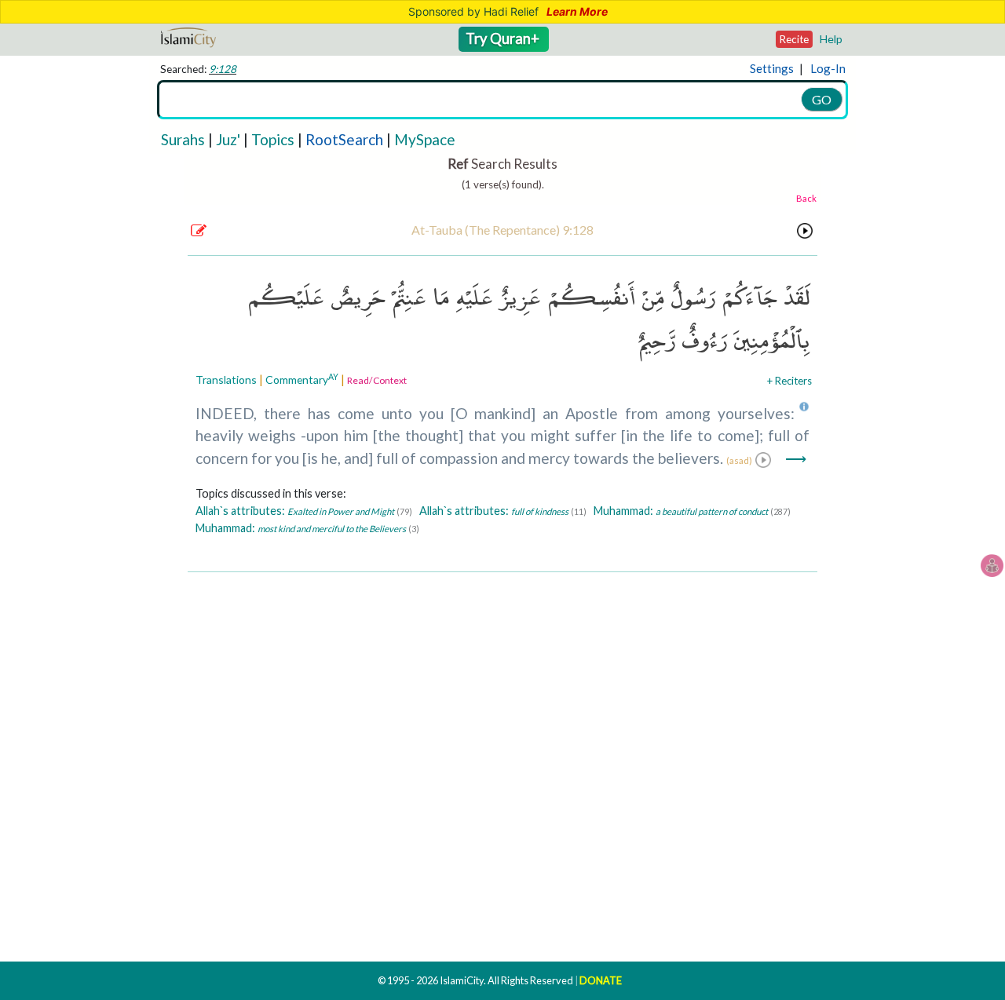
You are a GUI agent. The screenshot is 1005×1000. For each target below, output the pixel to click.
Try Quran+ (504, 38)
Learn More (577, 11)
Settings (772, 68)
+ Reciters (789, 380)
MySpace (424, 139)
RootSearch (344, 139)
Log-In (828, 68)
